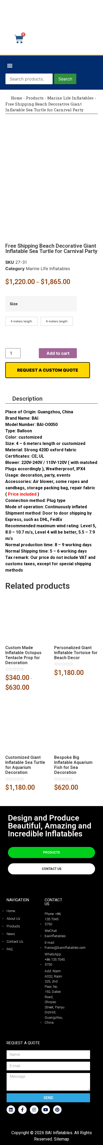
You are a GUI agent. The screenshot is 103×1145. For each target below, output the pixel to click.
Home (16, 97)
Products (35, 97)
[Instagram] (34, 1109)
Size (14, 304)
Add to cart (57, 353)
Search (65, 79)
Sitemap (61, 1139)
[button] (9, 65)
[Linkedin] (11, 1109)
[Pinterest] (57, 1109)
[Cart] (19, 39)
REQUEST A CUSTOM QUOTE (47, 370)
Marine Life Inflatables (70, 97)
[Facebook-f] (22, 1109)
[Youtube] (45, 1109)
